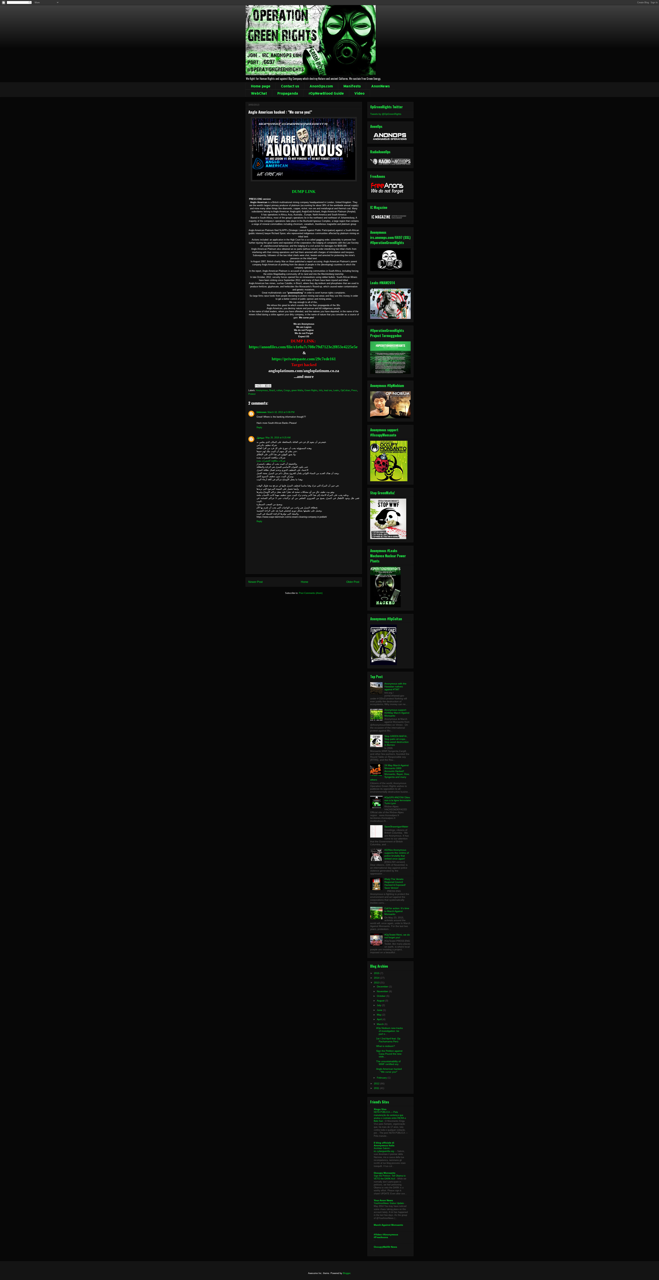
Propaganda (287, 93)
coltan (279, 390)
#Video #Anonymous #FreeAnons (386, 1236)
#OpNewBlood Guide (326, 93)
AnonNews (380, 86)
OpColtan (345, 390)
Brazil (272, 390)
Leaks (336, 390)
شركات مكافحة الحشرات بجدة (271, 460)
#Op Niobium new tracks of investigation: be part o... (389, 1031)
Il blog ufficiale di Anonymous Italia (384, 1144)
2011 (377, 1088)
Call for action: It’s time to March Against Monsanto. (396, 911)
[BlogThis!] (260, 386)
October (381, 996)
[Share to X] (263, 386)
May (379, 1014)
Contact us (290, 86)
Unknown (262, 412)
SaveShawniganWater (396, 826)
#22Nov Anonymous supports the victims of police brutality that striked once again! (396, 854)
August (381, 1000)
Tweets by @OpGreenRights (385, 114)
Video (359, 93)
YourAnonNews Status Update (389, 1203)
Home (304, 581)
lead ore (328, 390)
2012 (377, 1083)
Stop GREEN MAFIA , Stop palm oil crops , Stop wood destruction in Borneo (396, 740)
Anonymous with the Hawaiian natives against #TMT (395, 686)
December (383, 986)
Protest (252, 394)
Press (354, 390)
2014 (377, 977)
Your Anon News (383, 1200)
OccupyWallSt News (385, 1247)
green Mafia (297, 390)
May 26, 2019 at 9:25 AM (278, 437)
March (380, 1024)
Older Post (352, 581)
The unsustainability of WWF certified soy (388, 1063)
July (379, 1005)
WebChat (259, 93)
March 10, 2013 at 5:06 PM (281, 412)
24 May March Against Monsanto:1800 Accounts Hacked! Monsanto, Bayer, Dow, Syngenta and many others (389, 772)
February (382, 1077)
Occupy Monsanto (384, 1173)
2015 (377, 973)
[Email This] (256, 386)
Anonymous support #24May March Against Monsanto (396, 712)
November (383, 991)
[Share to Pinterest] (269, 386)
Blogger (346, 1273)
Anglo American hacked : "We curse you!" (389, 1070)
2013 (377, 982)
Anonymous (262, 390)
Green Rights (310, 390)
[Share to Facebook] (266, 386)
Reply (259, 427)
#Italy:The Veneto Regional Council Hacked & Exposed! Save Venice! (395, 883)
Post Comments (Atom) (310, 593)
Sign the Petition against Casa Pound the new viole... (389, 1054)
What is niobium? (385, 1046)
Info (321, 390)
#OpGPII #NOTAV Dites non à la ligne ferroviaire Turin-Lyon (397, 800)
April (379, 1019)
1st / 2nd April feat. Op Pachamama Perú (388, 1040)
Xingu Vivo (380, 1109)
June (380, 1010)
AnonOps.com (321, 86)
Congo (287, 390)
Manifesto (352, 86)
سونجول (260, 437)
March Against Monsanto (388, 1225)
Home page (260, 86)
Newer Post (255, 581)
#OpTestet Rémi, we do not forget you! (397, 936)
